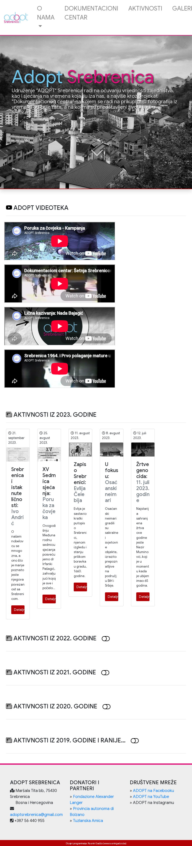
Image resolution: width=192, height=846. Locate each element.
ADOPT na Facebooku (153, 790)
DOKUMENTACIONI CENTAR (91, 13)
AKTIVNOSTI (145, 8)
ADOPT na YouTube (151, 796)
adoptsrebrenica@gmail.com (36, 814)
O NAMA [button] (45, 13)
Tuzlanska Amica (88, 820)
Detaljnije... (19, 609)
